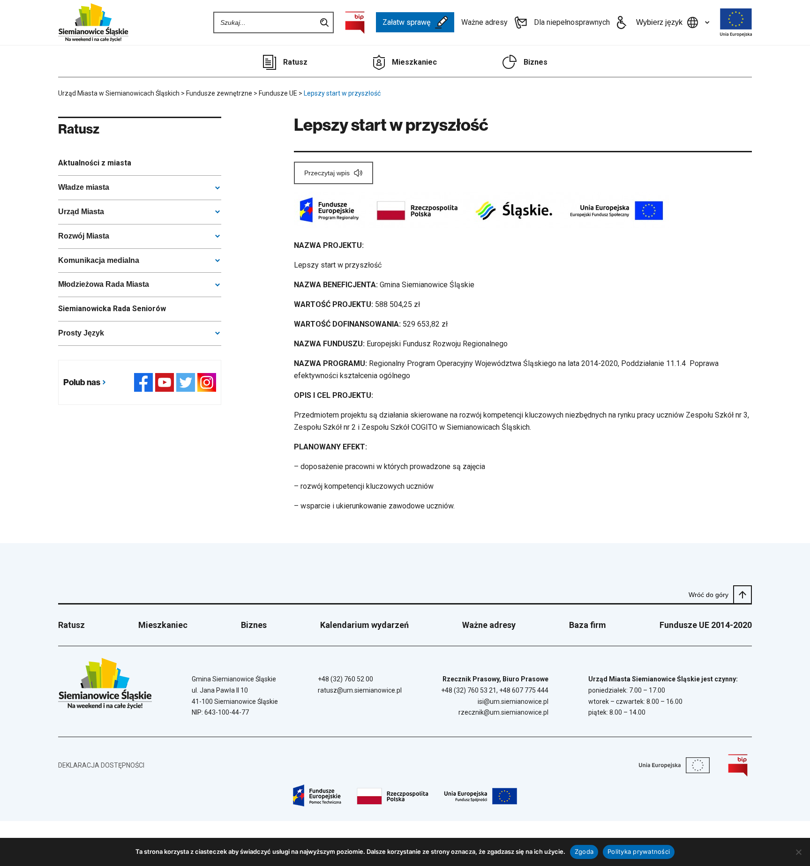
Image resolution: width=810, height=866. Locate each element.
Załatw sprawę (406, 22)
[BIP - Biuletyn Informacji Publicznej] (355, 22)
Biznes (536, 62)
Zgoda (584, 851)
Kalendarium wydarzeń (364, 625)
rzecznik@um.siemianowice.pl (503, 712)
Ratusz (295, 62)
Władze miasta (83, 187)
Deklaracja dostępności (101, 765)
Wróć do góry (708, 594)
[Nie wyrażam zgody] (798, 852)
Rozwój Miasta (83, 236)
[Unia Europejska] (736, 22)
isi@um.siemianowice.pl (513, 701)
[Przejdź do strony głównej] (93, 22)
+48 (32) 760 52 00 (345, 679)
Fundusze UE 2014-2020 (706, 625)
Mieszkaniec (414, 62)
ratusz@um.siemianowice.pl (360, 690)
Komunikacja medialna (98, 260)
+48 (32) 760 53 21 (468, 690)
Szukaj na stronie (324, 22)
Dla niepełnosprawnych (572, 22)
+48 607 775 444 (523, 690)
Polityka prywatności (639, 851)
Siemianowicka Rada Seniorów (112, 308)
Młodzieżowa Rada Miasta (103, 284)
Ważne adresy (484, 22)
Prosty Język (81, 333)
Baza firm (587, 625)
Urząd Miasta (81, 212)
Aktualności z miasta (94, 162)
